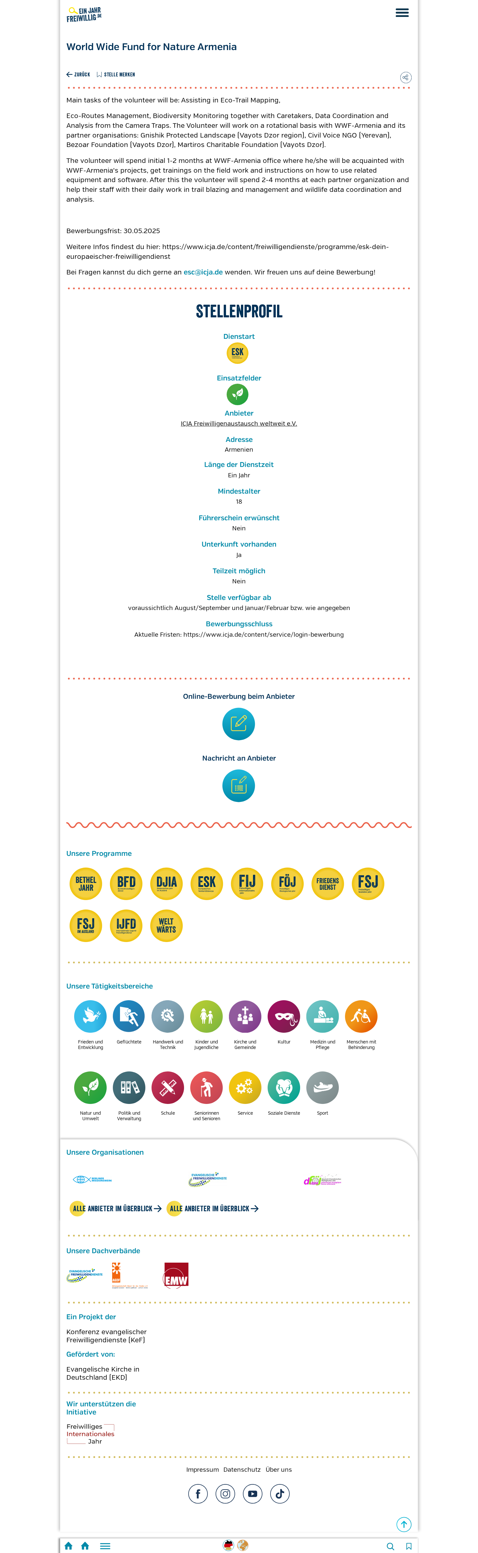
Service (245, 1113)
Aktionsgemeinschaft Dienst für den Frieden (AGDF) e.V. (130, 1276)
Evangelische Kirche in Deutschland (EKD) (102, 1373)
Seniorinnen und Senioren (206, 1116)
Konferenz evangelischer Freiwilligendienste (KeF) (106, 1336)
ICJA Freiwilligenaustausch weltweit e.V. (239, 424)
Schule (168, 1113)
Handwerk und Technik (168, 1044)
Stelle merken (119, 74)
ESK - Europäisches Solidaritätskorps (237, 353)
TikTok (280, 1494)
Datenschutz (242, 1470)
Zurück (82, 74)
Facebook (198, 1494)
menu (402, 12)
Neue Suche (390, 1546)
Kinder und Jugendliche (206, 1044)
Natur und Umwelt (237, 394)
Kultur (284, 1042)
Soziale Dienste (284, 1113)
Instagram (225, 1494)
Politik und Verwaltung (129, 1116)
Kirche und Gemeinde (245, 1044)
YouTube (252, 1494)
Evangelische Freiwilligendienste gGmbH (84, 1276)
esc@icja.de (203, 272)
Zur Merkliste (409, 1546)
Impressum (202, 1470)
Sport (322, 1113)
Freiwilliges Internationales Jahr (98, 1436)
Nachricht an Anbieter (239, 758)
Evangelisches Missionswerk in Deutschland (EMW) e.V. (175, 1276)
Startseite (68, 1546)
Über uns (279, 1470)
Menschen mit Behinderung (361, 1044)
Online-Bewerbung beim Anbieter (239, 696)
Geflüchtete (129, 1042)
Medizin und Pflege (322, 1044)
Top (404, 1525)
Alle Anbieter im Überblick (112, 1208)
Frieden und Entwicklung (90, 1044)
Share (406, 77)
